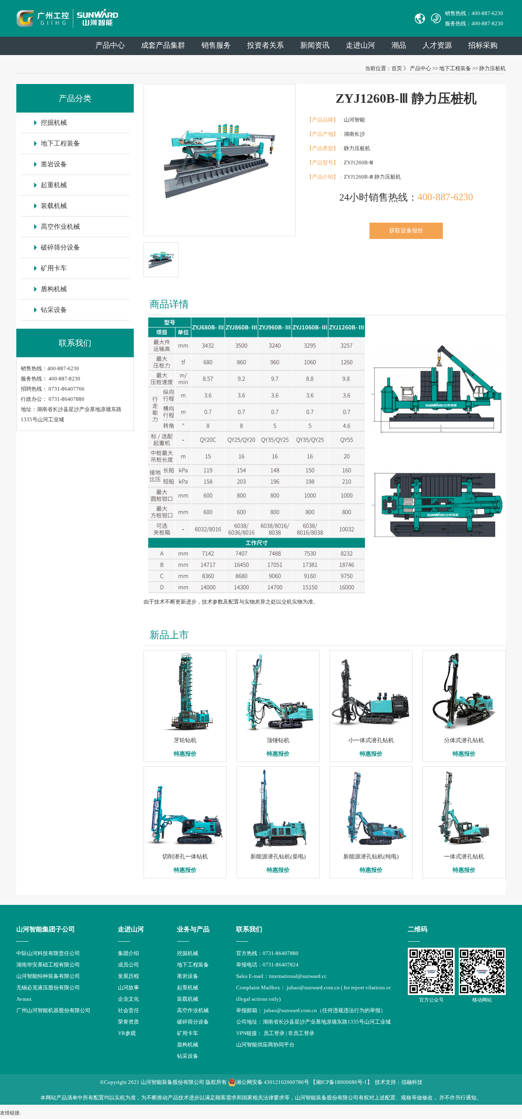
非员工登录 (301, 1033)
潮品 (399, 45)
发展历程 (128, 976)
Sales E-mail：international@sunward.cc (281, 976)
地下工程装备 (455, 68)
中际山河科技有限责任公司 (48, 953)
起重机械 (54, 184)
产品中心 (110, 45)
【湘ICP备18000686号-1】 (341, 1082)
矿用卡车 (54, 268)
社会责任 (128, 1010)
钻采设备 (54, 309)
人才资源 (437, 45)
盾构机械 (54, 288)
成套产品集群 (163, 45)
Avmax (24, 999)
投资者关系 (265, 45)
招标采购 (483, 45)
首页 (397, 68)
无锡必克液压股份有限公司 (48, 987)
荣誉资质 (128, 1022)
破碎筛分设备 (60, 247)
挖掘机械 (54, 122)
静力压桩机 (492, 68)
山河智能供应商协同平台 (265, 1045)
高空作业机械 (60, 226)
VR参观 (127, 1033)
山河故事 (128, 987)
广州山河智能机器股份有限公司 (53, 1010)
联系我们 (249, 929)
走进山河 (360, 45)
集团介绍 (128, 953)
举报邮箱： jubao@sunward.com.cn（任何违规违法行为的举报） (311, 1010)
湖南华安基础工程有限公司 (48, 965)
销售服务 (216, 45)
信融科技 (411, 1082)
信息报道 (128, 1045)
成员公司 (128, 965)
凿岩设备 (54, 164)
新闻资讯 (315, 45)
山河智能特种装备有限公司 (48, 976)
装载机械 (54, 205)
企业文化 (128, 999)
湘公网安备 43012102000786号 (272, 1082)
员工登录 (274, 1033)
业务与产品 (193, 929)
